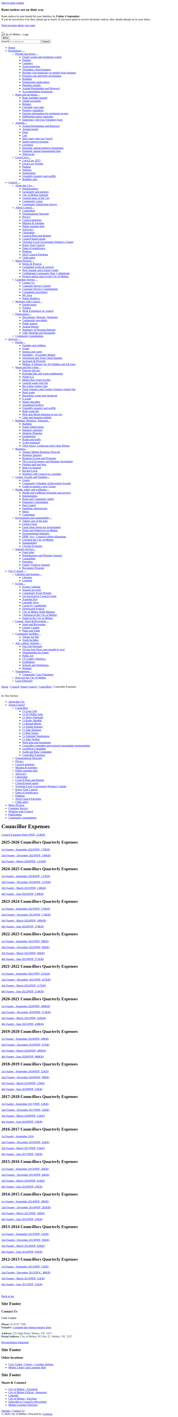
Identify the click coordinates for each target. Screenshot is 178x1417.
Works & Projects (32, 263)
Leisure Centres (30, 627)
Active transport (31, 442)
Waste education (31, 401)
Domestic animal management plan (41, 151)
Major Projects (23, 260)
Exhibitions (28, 662)
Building (27, 78)
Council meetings (31, 220)
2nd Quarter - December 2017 (25, 1109)
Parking (26, 60)
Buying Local (29, 470)
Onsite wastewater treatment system (41, 57)
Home (4, 686)
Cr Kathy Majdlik (32, 720)
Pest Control (29, 505)
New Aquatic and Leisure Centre (40, 270)
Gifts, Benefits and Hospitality (38, 332)
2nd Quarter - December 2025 (26, 855)
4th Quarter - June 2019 (21, 1089)
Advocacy (28, 229)
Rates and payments (26, 94)
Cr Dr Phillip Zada (32, 714)
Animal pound (30, 129)
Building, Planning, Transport (31, 420)
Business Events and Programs (39, 458)
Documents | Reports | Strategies (40, 317)
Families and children (34, 345)
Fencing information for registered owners (45, 113)
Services (13, 339)
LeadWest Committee (34, 748)
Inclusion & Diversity (34, 361)
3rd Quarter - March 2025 (23, 888)
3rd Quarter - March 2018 (23, 1115)
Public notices (30, 323)
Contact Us (28, 282)
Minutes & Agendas (33, 223)
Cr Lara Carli (29, 711)
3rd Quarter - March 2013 (23, 1278)
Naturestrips (28, 173)
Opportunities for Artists (35, 652)
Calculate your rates (33, 107)
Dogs (25, 132)
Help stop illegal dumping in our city (42, 414)
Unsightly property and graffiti (39, 176)
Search (5, 41)
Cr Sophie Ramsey (32, 726)
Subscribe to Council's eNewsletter (27, 1401)
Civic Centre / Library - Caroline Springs (30, 1364)
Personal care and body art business (41, 75)
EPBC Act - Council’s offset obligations (44, 536)
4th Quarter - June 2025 (22, 893)
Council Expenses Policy (23, 834)
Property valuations (32, 110)
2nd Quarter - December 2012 (25, 1272)
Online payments (31, 100)
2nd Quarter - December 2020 (26, 1012)
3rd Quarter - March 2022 (23, 985)
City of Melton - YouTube (22, 1398)
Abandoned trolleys (33, 404)
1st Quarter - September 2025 (25, 849)
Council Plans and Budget (36, 235)
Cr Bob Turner (30, 733)
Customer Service (25, 279)
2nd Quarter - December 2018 (25, 1077)
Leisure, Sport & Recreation (30, 621)
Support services (24, 549)
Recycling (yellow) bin (34, 386)
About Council (23, 207)
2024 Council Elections (35, 254)
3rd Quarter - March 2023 (23, 953)
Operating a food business (36, 69)
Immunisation (29, 495)
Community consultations (29, 336)
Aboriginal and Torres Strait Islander (42, 357)
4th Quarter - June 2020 (22, 1056)
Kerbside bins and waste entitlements (42, 373)
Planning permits (31, 85)
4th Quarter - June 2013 (21, 1284)
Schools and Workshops (35, 665)
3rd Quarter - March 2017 (23, 1148)
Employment (29, 304)
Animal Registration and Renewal (40, 88)
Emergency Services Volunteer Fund (42, 119)
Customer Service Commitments (40, 289)
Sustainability (29, 542)
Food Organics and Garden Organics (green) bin (48, 389)
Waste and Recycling (26, 367)
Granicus (47, 1413)
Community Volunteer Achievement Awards (46, 483)
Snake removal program (35, 141)
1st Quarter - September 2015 (25, 1168)
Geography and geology (35, 191)
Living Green (29, 524)
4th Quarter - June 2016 (21, 1186)
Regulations (14, 50)
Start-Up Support (31, 467)
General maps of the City (36, 198)
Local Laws (21, 157)
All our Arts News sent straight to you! (43, 649)
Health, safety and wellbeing (31, 489)
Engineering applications (35, 82)
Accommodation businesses (37, 91)
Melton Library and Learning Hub (27, 1367)
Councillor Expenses (33, 755)
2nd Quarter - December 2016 (25, 1142)
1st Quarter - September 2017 (25, 1103)
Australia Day (30, 599)
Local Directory (24, 680)
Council (12, 182)
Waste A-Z (28, 376)
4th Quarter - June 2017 (21, 1154)
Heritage (27, 668)
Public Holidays (31, 298)
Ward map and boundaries (36, 742)
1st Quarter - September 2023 (25, 908)
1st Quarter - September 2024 (25, 876)
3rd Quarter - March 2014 (23, 1245)
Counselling (28, 558)
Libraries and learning (27, 574)
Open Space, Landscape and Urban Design (46, 445)
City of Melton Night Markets (38, 611)
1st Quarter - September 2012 (25, 1266)
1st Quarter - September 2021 (25, 973)
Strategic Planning (32, 433)
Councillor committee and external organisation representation (56, 745)
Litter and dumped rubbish (36, 417)
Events (19, 583)
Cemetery (27, 63)
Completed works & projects (38, 267)
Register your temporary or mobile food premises (49, 72)
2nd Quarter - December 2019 (25, 1044)
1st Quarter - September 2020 (25, 1006)
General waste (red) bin (35, 383)
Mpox (25, 511)
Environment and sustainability (32, 517)
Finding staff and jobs (34, 464)
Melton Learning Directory (23, 1404)
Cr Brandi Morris (31, 723)
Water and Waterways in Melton (40, 530)
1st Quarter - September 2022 (25, 941)
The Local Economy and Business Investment (47, 461)
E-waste (26, 398)
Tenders (26, 307)
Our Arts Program (32, 646)
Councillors (28, 210)
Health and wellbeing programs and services (46, 492)
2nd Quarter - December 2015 (25, 1174)
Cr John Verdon (31, 739)
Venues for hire (30, 636)
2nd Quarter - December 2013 (25, 1240)
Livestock (27, 144)
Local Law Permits (32, 163)
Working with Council (27, 301)
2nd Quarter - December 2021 (26, 979)
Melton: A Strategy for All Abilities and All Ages (48, 364)
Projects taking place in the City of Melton (45, 276)
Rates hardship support (34, 97)
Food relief (28, 552)
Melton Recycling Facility (36, 379)
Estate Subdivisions (33, 426)
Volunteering (22, 671)
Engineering (29, 436)
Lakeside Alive (30, 602)
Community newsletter (34, 320)
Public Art (27, 655)
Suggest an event (31, 589)
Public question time (33, 226)
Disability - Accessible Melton (38, 354)
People (19, 342)
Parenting (27, 561)
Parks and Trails (31, 630)
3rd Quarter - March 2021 (23, 1018)
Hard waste (28, 392)
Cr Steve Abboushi (32, 717)
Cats (24, 135)
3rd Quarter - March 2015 (23, 1213)
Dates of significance (33, 248)
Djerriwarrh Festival (33, 608)
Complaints (28, 514)
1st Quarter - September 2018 (25, 1071)
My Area (27, 295)
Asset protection (31, 66)
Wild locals (28, 154)
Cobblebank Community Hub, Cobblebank (46, 273)
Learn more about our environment (41, 527)
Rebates (26, 104)
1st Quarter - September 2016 (17, 1136)
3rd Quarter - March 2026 (23, 861)
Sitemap (5, 1410)
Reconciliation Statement (15, 1342)
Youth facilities (30, 640)
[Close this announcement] (2, 32)
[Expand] (23, 51)
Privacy (26, 216)
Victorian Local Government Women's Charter (47, 241)
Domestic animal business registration (42, 147)
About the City (23, 185)
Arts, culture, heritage (27, 643)
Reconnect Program (33, 567)
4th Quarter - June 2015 (21, 1219)
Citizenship (28, 232)
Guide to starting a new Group (39, 486)
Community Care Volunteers (38, 674)
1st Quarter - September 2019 (25, 1038)
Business (20, 448)
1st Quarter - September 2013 (25, 1234)
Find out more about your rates (18, 25)
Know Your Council (33, 245)
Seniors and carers (32, 351)
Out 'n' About (15, 571)
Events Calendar (31, 586)
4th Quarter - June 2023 (22, 959)
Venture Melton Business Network (41, 452)
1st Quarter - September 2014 (25, 1201)
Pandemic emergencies (34, 508)
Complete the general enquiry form (32, 1327)
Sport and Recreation (33, 624)
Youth (25, 348)
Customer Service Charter (36, 285)
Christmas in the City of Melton (39, 615)
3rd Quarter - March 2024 (23, 920)
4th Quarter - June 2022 (22, 991)
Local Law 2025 (31, 160)
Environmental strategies (35, 533)
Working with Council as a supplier (41, 473)
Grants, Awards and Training (31, 477)
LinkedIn (13, 1395)
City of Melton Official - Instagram (27, 1392)
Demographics (30, 188)
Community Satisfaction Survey (39, 204)
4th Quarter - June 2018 (21, 1121)
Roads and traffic (31, 439)
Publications (22, 314)
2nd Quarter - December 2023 (26, 914)
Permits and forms (25, 53)
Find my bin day (31, 370)
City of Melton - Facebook (23, 1389)
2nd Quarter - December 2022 (25, 947)
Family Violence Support (36, 564)
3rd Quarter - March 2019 (23, 1083)
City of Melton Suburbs (35, 194)
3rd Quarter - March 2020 (23, 1050)
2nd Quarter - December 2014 (26, 1207)
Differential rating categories (37, 116)
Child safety (28, 257)
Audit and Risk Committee (37, 751)
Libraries (27, 577)
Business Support (31, 455)
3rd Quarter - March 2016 (23, 1180)
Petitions (27, 251)
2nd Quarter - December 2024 (26, 882)
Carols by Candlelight (34, 605)
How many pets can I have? (37, 138)
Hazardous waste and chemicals (39, 395)
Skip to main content (12, 2)
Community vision (32, 201)
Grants (26, 480)
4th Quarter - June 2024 (22, 926)
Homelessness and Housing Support (42, 555)
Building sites (29, 179)
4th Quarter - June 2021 (22, 1024)
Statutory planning (32, 430)
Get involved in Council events (39, 596)
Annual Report (30, 326)
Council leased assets (33, 238)
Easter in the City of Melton (37, 618)
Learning (27, 580)
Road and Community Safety (38, 499)
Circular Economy (32, 546)
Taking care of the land (34, 520)
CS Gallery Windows (34, 658)
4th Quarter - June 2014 (21, 1251)
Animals (20, 122)
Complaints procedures (34, 292)
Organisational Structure (35, 213)
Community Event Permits (36, 593)
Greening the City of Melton (37, 539)
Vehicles (26, 169)
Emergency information (35, 502)
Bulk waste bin (30, 411)
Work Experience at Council (37, 310)
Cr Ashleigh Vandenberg (35, 736)
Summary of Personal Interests (39, 329)
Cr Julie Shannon (31, 729)
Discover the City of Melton (30, 677)
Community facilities (26, 633)
